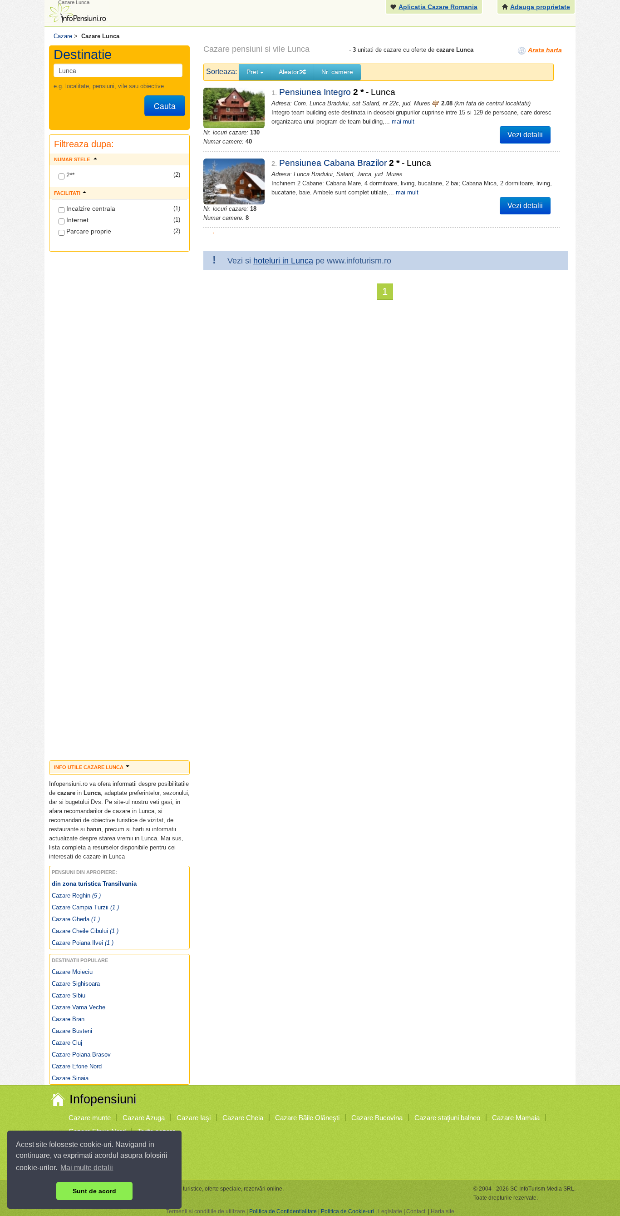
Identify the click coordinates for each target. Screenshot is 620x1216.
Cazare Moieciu (72, 971)
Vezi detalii (525, 135)
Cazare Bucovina (377, 1117)
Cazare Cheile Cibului (85, 931)
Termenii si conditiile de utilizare (205, 1211)
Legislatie (390, 1211)
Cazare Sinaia (70, 1078)
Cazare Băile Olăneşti (307, 1117)
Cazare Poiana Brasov (81, 1054)
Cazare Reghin (76, 895)
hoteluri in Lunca (283, 260)
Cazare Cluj (67, 1042)
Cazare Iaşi (194, 1117)
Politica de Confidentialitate (283, 1211)
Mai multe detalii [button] (86, 1167)
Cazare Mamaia (516, 1117)
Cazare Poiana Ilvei (82, 942)
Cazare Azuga (144, 1117)
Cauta (165, 105)
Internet (76, 219)
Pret (253, 71)
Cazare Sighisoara (76, 983)
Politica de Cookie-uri (347, 1211)
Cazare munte (90, 1117)
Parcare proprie (87, 231)
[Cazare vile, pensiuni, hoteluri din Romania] (76, 12)
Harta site (442, 1211)
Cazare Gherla (76, 919)
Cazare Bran (68, 1019)
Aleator (289, 71)
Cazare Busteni (72, 1030)
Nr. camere (337, 71)
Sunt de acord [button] (94, 1191)
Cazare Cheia (242, 1117)
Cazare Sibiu (68, 995)
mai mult (403, 121)
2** (69, 175)
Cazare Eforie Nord (77, 1066)
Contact (415, 1211)
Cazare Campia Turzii (85, 907)
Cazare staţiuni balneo (447, 1117)
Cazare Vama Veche (78, 1007)
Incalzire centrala (89, 208)
